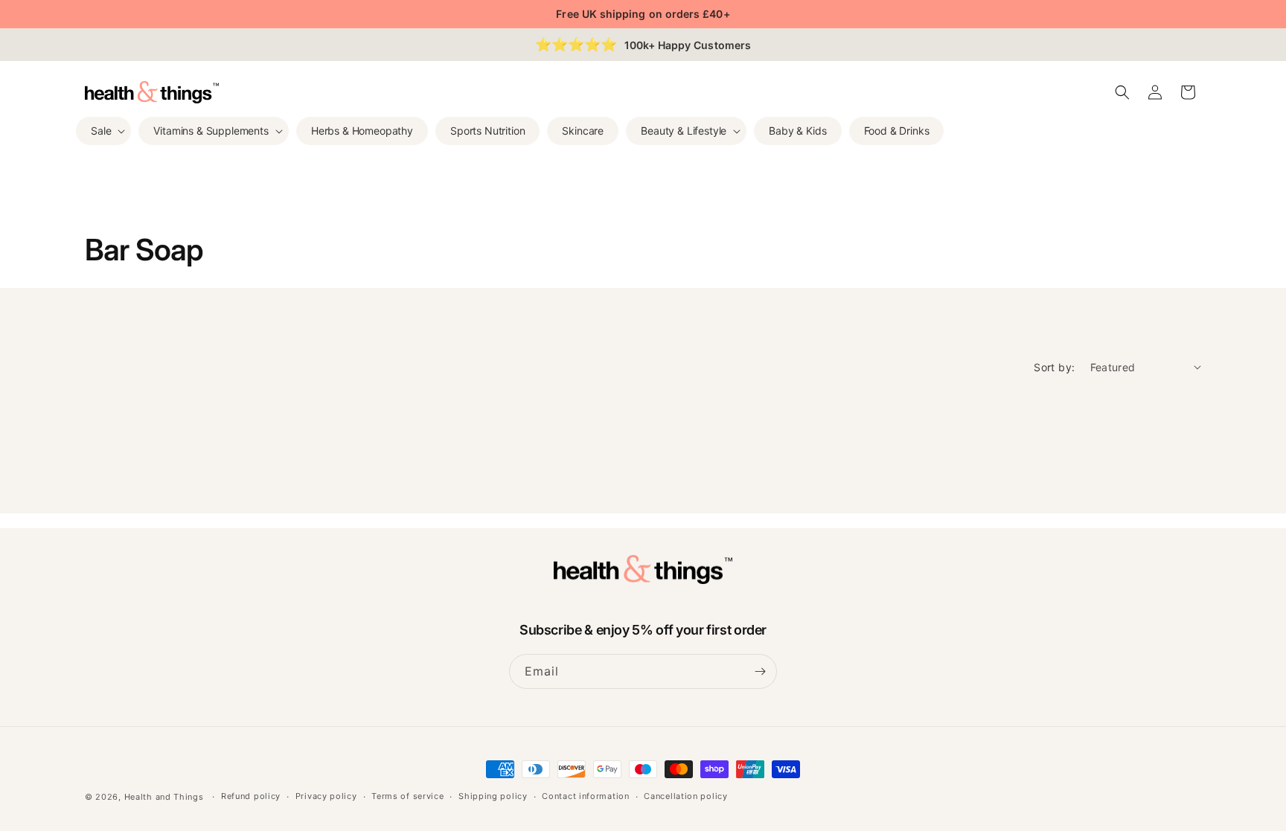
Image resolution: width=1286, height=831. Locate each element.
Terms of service (407, 796)
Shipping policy (493, 796)
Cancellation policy (685, 796)
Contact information (585, 796)
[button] (103, 131)
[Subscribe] (759, 671)
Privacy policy (326, 796)
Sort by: (1054, 367)
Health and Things (164, 797)
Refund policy (251, 796)
